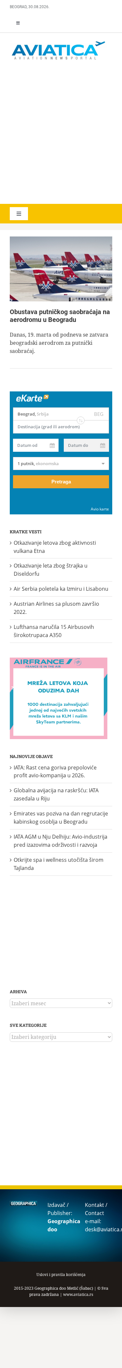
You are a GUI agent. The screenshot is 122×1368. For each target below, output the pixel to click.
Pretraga (61, 481)
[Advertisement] (61, 133)
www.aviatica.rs (78, 1294)
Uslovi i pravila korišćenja (61, 1274)
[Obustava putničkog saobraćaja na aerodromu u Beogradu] (61, 268)
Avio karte (100, 509)
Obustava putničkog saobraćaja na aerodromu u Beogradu (60, 316)
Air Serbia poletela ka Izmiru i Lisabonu (61, 588)
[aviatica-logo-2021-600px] (58, 42)
